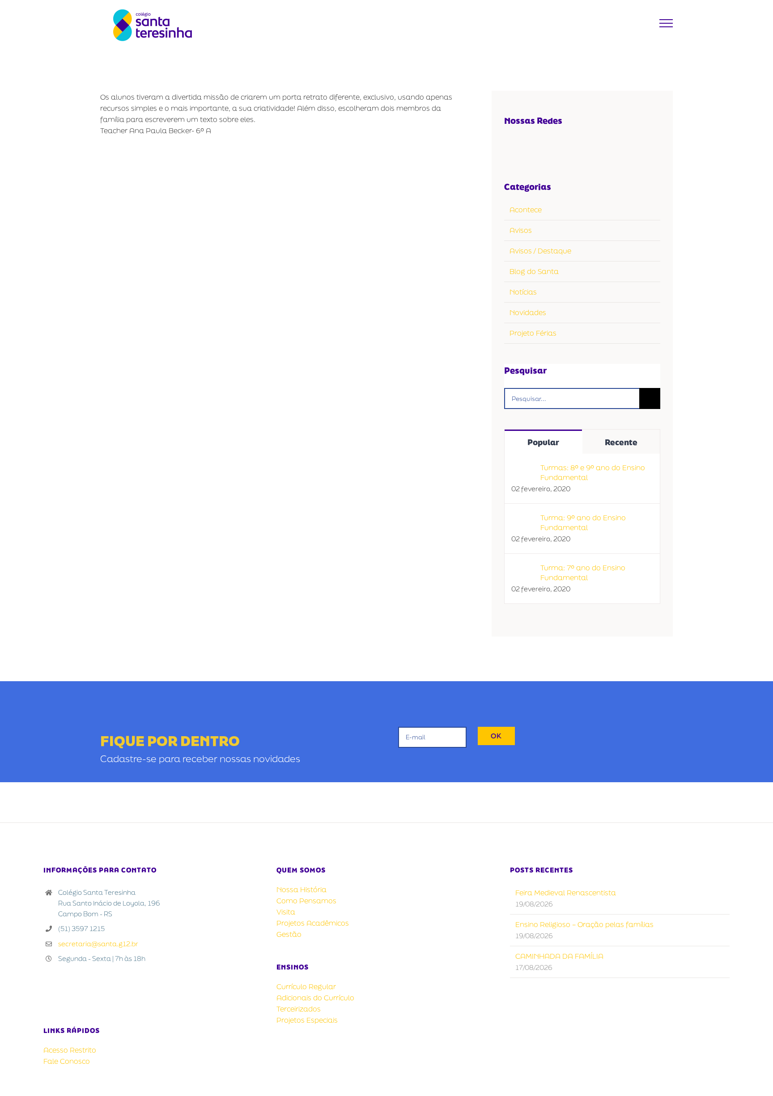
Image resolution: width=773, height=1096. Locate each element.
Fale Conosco (66, 1061)
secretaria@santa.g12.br (98, 944)
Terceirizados (298, 1009)
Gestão (289, 934)
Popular (543, 442)
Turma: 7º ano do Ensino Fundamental (582, 572)
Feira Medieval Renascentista (565, 893)
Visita (285, 912)
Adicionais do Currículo (315, 998)
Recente (621, 442)
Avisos (521, 230)
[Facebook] (510, 146)
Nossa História (301, 889)
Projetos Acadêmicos (312, 923)
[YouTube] (529, 146)
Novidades (528, 312)
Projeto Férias (533, 333)
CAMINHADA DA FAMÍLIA (559, 956)
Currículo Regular (306, 986)
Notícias (523, 292)
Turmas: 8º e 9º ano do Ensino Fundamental (592, 472)
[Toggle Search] (644, 22)
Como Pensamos (306, 901)
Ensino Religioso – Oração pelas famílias (584, 924)
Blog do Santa (534, 271)
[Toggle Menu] (666, 23)
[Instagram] (548, 146)
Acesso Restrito (69, 1050)
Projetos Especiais (307, 1020)
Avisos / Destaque (540, 251)
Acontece (526, 210)
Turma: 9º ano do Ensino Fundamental (583, 522)
